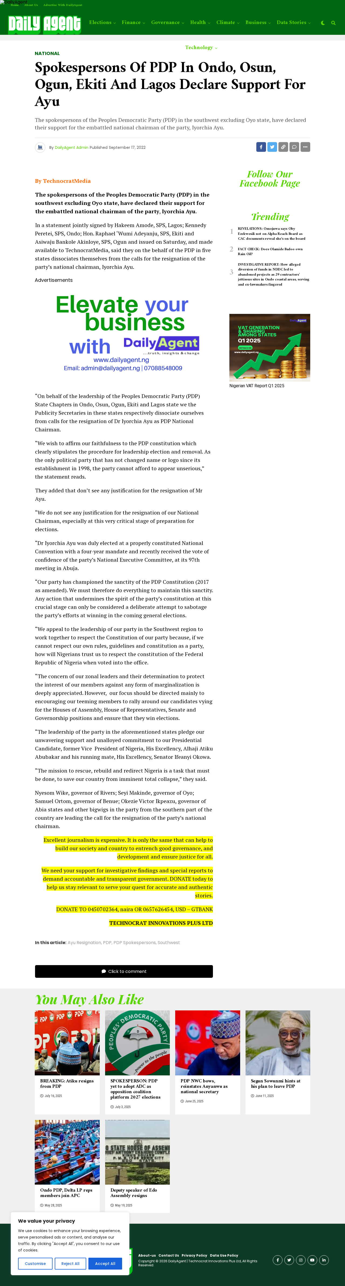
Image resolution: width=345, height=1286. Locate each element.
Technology (199, 48)
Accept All (105, 1263)
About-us (147, 1255)
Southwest (169, 943)
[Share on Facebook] (261, 147)
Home (15, 5)
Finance (131, 23)
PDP (107, 943)
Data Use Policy (224, 1255)
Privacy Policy (194, 1255)
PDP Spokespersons (134, 943)
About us (31, 5)
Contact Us (168, 1255)
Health (198, 23)
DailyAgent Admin (71, 147)
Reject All (70, 1263)
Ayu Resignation (84, 943)
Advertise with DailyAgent (62, 5)
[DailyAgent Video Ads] (124, 382)
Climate (225, 23)
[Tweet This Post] (272, 147)
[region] (70, 1243)
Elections (100, 23)
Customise (35, 1263)
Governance (165, 23)
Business (256, 23)
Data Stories (291, 23)
